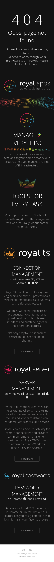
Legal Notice (22, 557)
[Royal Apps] (27, 84)
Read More (27, 351)
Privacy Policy (31, 557)
